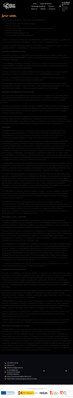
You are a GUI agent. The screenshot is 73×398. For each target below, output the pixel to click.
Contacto (52, 9)
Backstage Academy (38, 6)
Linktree (43, 9)
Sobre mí (34, 9)
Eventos (51, 6)
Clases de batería (45, 4)
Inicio (34, 4)
